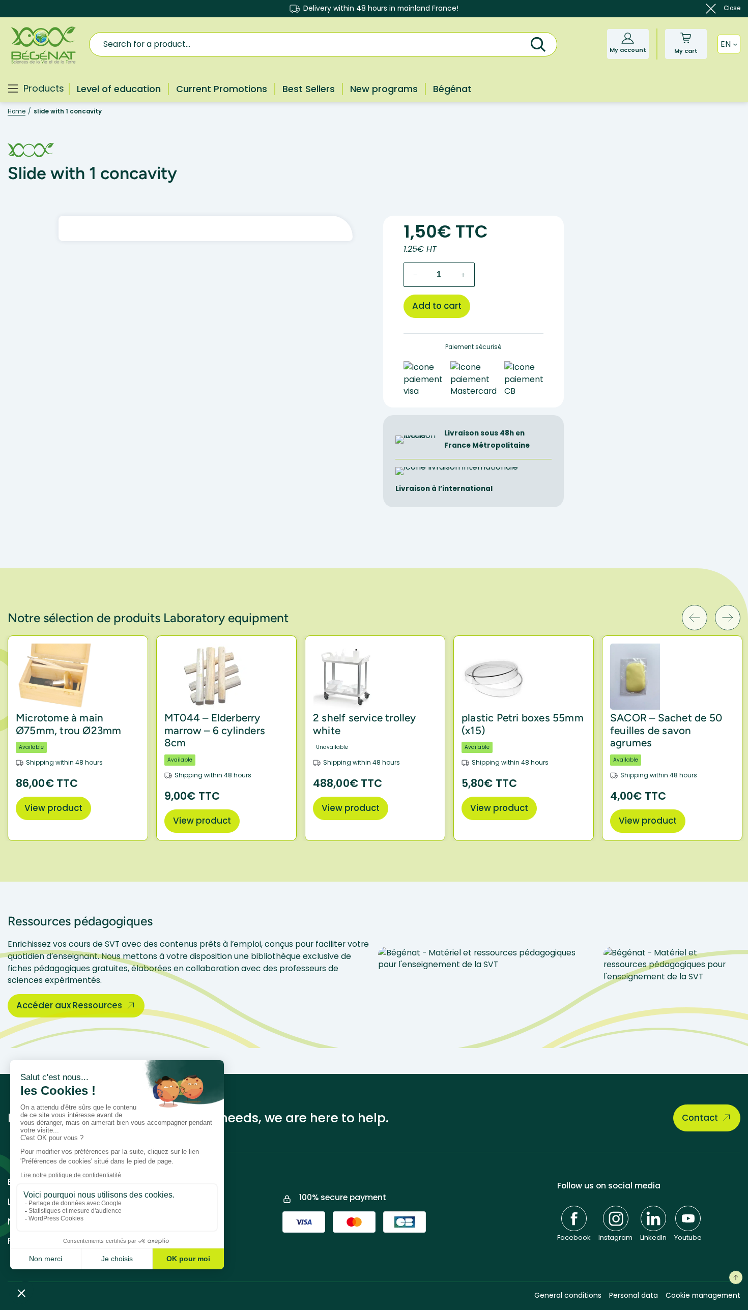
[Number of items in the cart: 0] (685, 38)
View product (53, 808)
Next (727, 617)
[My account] (627, 38)
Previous (694, 617)
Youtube (688, 1237)
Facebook (574, 1237)
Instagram (615, 1237)
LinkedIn (653, 1237)
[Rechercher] (538, 43)
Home (16, 111)
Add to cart (437, 306)
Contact (700, 1118)
